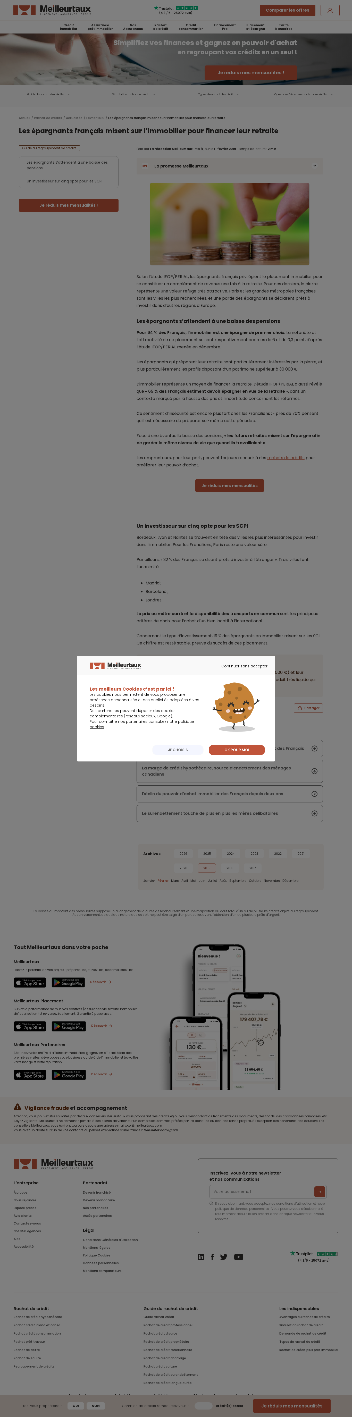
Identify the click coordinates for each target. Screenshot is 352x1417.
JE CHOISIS (178, 749)
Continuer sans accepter (241, 670)
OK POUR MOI (236, 749)
